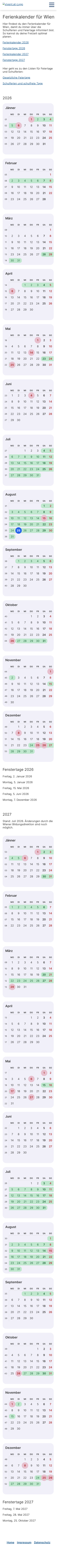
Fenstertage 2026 (14, 48)
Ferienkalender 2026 (16, 42)
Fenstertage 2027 (14, 60)
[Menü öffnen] (51, 5)
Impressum (24, 1542)
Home (10, 1542)
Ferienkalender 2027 (15, 54)
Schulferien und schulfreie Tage (23, 83)
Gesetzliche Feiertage (16, 77)
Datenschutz (42, 1542)
